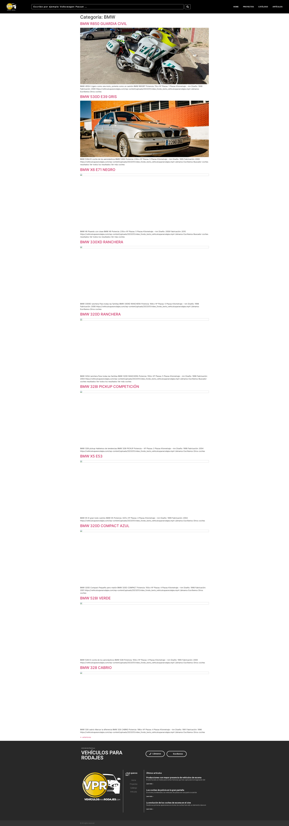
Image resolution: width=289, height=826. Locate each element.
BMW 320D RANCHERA (100, 314)
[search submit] (188, 6)
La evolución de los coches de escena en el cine (168, 803)
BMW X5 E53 (91, 456)
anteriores (85, 737)
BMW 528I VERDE (95, 598)
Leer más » (149, 784)
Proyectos (248, 7)
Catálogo (263, 7)
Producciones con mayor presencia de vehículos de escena (173, 777)
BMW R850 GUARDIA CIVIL (103, 23)
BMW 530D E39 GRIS (98, 96)
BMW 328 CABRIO (96, 667)
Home (236, 7)
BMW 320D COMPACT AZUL (104, 526)
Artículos (277, 7)
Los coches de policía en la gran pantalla (165, 790)
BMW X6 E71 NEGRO (97, 169)
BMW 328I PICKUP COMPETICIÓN (109, 386)
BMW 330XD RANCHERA (101, 242)
